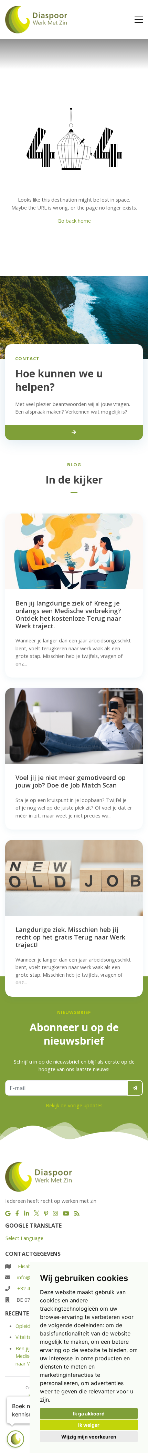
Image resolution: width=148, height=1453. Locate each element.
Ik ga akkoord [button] (89, 1413)
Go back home (74, 220)
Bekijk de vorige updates (74, 1105)
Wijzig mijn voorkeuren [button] (88, 1437)
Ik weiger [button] (88, 1425)
